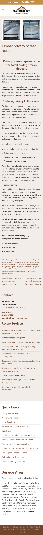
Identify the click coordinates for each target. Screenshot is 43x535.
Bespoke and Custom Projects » (15, 426)
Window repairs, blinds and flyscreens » (18, 439)
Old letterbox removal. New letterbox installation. (17, 388)
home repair (22, 225)
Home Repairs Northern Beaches (21, 269)
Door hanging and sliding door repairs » (18, 435)
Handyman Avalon (8, 262)
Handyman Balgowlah (22, 262)
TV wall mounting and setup (13, 461)
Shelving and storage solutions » (15, 453)
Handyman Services (24, 260)
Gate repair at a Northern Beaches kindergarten (16, 355)
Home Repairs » (8, 422)
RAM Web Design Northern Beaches (17, 529)
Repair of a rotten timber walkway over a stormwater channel (32, 281)
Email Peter (9, 251)
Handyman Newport (8, 267)
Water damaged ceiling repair (14, 338)
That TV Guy (34, 527)
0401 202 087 (7, 312)
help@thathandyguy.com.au (14, 318)
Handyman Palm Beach (23, 267)
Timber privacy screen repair (14, 375)
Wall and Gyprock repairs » (13, 457)
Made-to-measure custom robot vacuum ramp (21, 342)
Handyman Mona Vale (30, 264)
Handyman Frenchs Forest (14, 264)
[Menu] (3, 10)
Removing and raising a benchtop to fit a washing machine (11, 281)
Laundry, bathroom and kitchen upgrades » (20, 448)
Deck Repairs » (8, 431)
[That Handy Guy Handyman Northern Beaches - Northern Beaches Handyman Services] (21, 10)
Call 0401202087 (11, 243)
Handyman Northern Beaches (14, 307)
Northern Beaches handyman (26, 206)
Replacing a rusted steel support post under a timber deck (21, 362)
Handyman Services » (10, 413)
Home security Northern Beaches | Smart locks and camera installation (21, 332)
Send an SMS (9, 247)
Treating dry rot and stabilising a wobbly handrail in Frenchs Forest (18, 348)
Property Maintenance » (12, 418)
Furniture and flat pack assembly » (16, 444)
